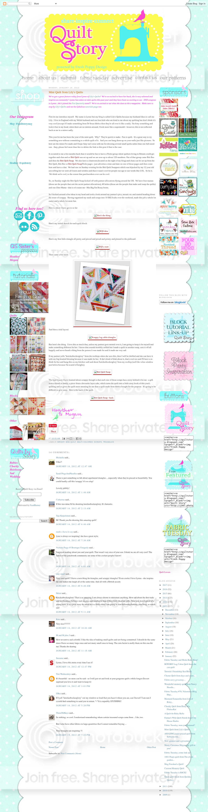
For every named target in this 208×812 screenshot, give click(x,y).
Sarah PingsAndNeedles (66, 473)
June (167, 635)
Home (102, 747)
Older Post (151, 747)
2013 (165, 601)
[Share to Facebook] (77, 438)
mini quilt (71, 442)
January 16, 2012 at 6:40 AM (73, 524)
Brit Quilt (75, 157)
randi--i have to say (64, 531)
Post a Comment (56, 742)
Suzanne (60, 658)
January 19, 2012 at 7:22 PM (73, 734)
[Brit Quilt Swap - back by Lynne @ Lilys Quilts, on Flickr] (102, 398)
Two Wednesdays (63, 673)
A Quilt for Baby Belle (174, 713)
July (167, 630)
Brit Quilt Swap (67, 160)
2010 (165, 790)
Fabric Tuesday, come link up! (177, 752)
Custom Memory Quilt (174, 768)
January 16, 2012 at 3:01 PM (73, 686)
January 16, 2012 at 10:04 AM (74, 627)
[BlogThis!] (71, 438)
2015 (165, 593)
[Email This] (68, 438)
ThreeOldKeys (62, 712)
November (170, 614)
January (169, 656)
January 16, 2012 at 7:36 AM (73, 540)
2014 (165, 597)
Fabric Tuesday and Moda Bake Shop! (181, 659)
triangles (108, 442)
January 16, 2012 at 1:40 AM (73, 492)
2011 (165, 786)
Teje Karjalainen (63, 515)
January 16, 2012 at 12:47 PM (73, 666)
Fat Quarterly (78, 103)
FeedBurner (35, 505)
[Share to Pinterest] (80, 438)
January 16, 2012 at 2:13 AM (73, 508)
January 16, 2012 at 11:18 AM (74, 650)
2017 (165, 585)
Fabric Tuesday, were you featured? (179, 725)
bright (61, 442)
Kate (58, 619)
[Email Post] (63, 438)
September (170, 622)
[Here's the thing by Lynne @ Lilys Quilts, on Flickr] (102, 215)
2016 (165, 589)
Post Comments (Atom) (71, 753)
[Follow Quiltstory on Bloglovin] (173, 303)
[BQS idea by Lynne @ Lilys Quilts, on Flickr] (102, 231)
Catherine (60, 499)
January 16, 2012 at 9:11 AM (73, 611)
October (169, 618)
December (170, 609)
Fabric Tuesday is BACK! (175, 772)
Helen (58, 593)
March (168, 647)
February (169, 651)
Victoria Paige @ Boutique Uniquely (72, 547)
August (168, 626)
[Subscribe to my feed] (35, 230)
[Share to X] (74, 438)
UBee (58, 693)
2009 (165, 794)
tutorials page (91, 106)
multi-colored (85, 442)
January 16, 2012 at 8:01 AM (73, 566)
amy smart (60, 573)
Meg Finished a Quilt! (174, 764)
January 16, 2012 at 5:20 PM (73, 705)
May (167, 639)
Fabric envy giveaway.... (175, 679)
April (167, 643)
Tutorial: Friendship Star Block (178, 671)
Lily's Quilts (95, 96)
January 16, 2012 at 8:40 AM (73, 585)
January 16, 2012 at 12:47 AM (74, 466)
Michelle (60, 457)
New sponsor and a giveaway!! (177, 740)
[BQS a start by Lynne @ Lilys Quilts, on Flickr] (102, 246)
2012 (165, 606)
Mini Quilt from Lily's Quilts (66, 92)
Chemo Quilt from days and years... (179, 675)
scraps (98, 442)
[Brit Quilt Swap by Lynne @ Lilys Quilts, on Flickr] (102, 372)
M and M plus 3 (63, 635)
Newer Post (53, 747)
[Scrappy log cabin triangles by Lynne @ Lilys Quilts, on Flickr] (102, 326)
